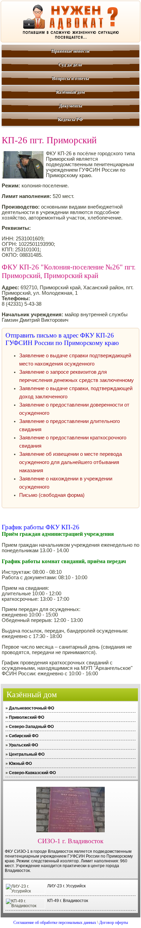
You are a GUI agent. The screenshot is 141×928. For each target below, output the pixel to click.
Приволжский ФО (26, 717)
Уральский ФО (23, 745)
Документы (70, 105)
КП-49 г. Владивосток (67, 900)
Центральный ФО (26, 754)
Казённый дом (70, 92)
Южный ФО (20, 763)
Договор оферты (113, 922)
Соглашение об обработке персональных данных (54, 922)
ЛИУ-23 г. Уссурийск (66, 886)
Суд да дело (70, 64)
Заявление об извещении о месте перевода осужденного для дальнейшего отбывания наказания (70, 462)
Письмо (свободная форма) (52, 495)
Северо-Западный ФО (31, 726)
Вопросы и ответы (70, 78)
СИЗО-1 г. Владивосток (70, 841)
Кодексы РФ (70, 119)
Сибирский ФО (23, 735)
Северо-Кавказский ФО (32, 772)
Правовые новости (70, 51)
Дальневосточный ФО (31, 708)
